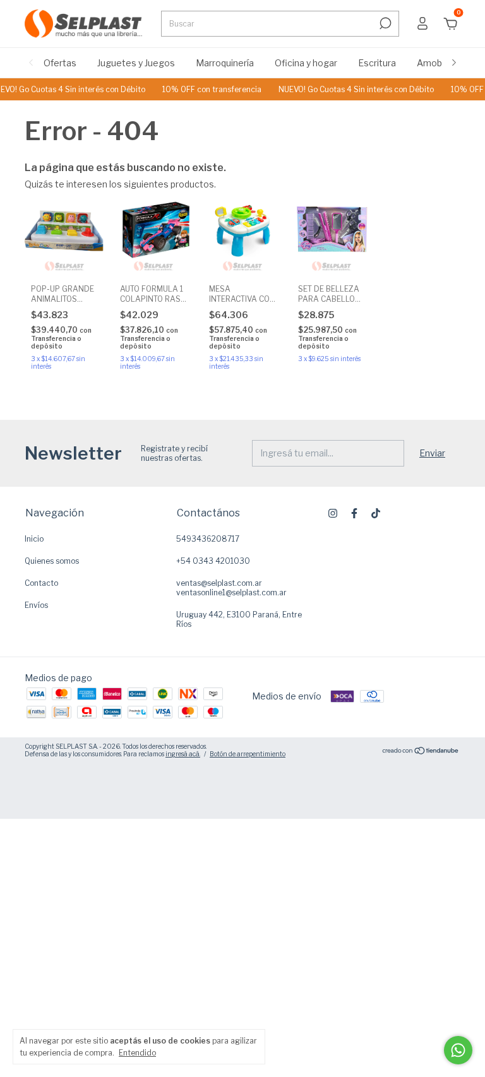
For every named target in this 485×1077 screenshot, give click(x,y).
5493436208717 (207, 539)
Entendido (137, 1052)
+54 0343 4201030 (213, 561)
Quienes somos (52, 561)
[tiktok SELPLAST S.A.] (376, 513)
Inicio (34, 539)
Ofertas (60, 62)
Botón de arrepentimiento (247, 754)
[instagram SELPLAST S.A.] (333, 513)
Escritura (377, 62)
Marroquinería (225, 62)
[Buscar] (384, 23)
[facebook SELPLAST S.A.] (354, 513)
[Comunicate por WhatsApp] (458, 1050)
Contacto (41, 583)
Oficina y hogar (306, 62)
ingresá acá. (182, 754)
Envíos (36, 605)
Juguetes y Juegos (136, 62)
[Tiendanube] (420, 751)
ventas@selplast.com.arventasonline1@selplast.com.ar (231, 587)
